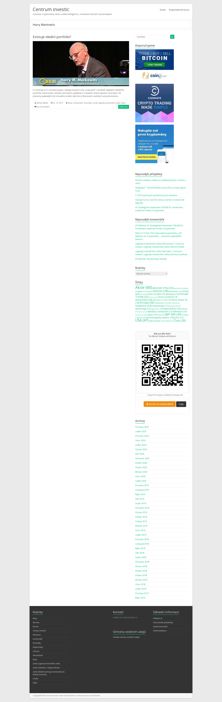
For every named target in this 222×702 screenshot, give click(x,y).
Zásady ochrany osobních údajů (126, 637)
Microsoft (143, 312)
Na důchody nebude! (157, 258)
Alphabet (178, 288)
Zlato (123, 103)
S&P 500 (173, 314)
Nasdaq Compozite (160, 311)
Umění (35, 678)
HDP (177, 303)
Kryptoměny (38, 647)
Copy (181, 404)
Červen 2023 (141, 449)
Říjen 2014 (140, 597)
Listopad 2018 (142, 543)
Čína (180, 320)
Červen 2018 (141, 566)
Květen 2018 (141, 570)
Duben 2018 (141, 575)
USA (142, 320)
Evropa (147, 302)
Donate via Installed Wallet (160, 404)
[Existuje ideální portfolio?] (81, 42)
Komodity (88, 103)
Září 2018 (139, 552)
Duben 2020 (141, 467)
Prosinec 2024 (142, 436)
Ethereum (37, 635)
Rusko (160, 315)
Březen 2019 (141, 525)
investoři (173, 306)
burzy (143, 294)
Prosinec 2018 (142, 539)
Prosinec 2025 (142, 427)
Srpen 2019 (140, 503)
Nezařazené (38, 655)
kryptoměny (171, 308)
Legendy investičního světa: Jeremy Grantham (165, 254)
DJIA (161, 294)
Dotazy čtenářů (39, 630)
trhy (178, 317)
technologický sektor (160, 317)
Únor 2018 (140, 584)
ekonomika (143, 299)
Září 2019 (139, 498)
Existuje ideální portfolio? (52, 36)
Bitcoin (36, 626)
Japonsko (156, 309)
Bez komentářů (43, 106)
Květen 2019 (141, 516)
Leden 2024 (140, 445)
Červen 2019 (141, 512)
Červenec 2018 (142, 561)
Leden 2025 (140, 431)
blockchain (175, 291)
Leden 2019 (140, 534)
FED (171, 303)
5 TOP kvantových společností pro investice (156, 195)
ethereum (158, 300)
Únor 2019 (140, 530)
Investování (78, 103)
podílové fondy (141, 315)
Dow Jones (153, 297)
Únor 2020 (140, 476)
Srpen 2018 (140, 557)
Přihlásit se (157, 618)
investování (160, 305)
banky (149, 291)
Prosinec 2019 (142, 485)
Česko (169, 321)
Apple (142, 291)
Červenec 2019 (142, 507)
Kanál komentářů (160, 626)
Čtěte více (123, 106)
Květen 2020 (141, 462)
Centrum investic (51, 9)
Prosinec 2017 (142, 593)
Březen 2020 (141, 471)
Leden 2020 (140, 480)
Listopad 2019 (142, 489)
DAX (152, 294)
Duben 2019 (141, 521)
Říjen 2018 (140, 548)
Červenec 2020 (142, 458)
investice (143, 305)
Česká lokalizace (160, 630)
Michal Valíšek (42, 103)
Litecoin (36, 651)
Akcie (70, 103)
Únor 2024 (140, 440)
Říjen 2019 (140, 494)
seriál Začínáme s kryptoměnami (46, 667)
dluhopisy (172, 294)
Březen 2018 (141, 579)
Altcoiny (36, 622)
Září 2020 (139, 453)
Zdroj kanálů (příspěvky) (163, 622)
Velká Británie (156, 321)
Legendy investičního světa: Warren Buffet (163, 246)
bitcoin (160, 291)
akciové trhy (163, 288)
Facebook (161, 303)
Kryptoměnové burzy (179, 9)
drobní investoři (167, 296)
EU (168, 299)
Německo (180, 311)
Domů (163, 9)
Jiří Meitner (140, 225)
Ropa (152, 314)
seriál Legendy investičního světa (106, 103)
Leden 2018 (140, 588)
